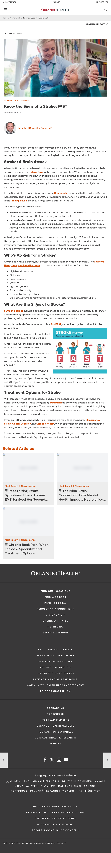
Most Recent (11, 486)
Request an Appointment (55, 609)
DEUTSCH (68, 781)
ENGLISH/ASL (33, 781)
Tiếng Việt (92, 791)
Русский (36, 791)
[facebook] (45, 760)
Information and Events (55, 673)
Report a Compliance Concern (55, 830)
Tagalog (68, 791)
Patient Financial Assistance (55, 679)
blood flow (37, 172)
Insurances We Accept (55, 661)
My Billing (55, 626)
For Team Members (55, 720)
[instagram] (59, 760)
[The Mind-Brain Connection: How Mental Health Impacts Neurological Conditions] (82, 467)
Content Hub (15, 18)
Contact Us (55, 708)
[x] (52, 760)
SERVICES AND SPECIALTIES (55, 655)
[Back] (5, 9)
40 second (59, 193)
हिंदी (53, 786)
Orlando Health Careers (56, 725)
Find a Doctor (55, 597)
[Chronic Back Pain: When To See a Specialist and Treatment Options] (28, 521)
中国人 (17, 781)
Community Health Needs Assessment (55, 685)
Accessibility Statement (55, 824)
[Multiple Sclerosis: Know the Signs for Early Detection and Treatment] (4, 760)
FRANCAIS (52, 781)
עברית (44, 786)
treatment (56, 402)
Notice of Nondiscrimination (55, 806)
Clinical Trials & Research (55, 737)
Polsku (89, 786)
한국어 (77, 786)
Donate (55, 743)
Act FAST (56, 324)
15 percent (48, 220)
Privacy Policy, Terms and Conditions (55, 812)
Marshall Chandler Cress (35, 128)
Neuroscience (11, 100)
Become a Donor (55, 632)
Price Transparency (55, 691)
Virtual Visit (55, 614)
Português (19, 791)
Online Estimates (55, 620)
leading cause (19, 200)
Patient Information (55, 667)
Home (5, 18)
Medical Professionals (55, 731)
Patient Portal (55, 603)
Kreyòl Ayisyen (26, 786)
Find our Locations (55, 591)
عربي (8, 781)
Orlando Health (45, 423)
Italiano (64, 786)
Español (52, 791)
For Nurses (55, 714)
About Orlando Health (55, 649)
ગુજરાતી (99, 781)
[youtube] (66, 760)
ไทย (79, 791)
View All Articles (15, 33)
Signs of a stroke (13, 310)
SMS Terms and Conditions (55, 818)
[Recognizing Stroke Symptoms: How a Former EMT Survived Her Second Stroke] (28, 467)
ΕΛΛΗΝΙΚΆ (85, 781)
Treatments (25, 100)
